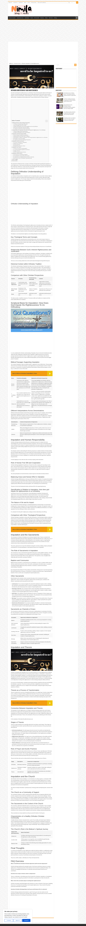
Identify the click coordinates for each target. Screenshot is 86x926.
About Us (10, 2)
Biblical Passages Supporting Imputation (21, 131)
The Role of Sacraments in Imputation (20, 142)
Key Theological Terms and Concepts (20, 125)
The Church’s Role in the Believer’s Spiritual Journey (23, 158)
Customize (9, 920)
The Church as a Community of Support (20, 154)
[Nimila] (21, 9)
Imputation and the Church (17, 153)
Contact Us (15, 2)
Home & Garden (12, 17)
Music (46, 17)
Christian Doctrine (17, 63)
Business (42, 17)
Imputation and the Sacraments (18, 141)
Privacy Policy (33, 2)
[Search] (77, 3)
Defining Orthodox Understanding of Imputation (21, 122)
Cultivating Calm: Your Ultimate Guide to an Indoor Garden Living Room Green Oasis (70, 119)
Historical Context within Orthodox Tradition (21, 127)
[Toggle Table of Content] (45, 121)
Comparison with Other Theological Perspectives (22, 139)
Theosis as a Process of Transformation (20, 148)
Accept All (26, 920)
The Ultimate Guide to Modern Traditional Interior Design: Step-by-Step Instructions (69, 113)
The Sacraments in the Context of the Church (21, 155)
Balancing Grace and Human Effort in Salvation (22, 136)
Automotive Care (20, 17)
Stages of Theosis (17, 150)
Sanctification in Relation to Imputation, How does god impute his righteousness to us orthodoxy (30, 137)
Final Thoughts (15, 159)
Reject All (17, 920)
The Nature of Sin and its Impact (19, 138)
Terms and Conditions (42, 2)
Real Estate (27, 17)
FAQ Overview (14, 160)
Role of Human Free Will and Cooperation (21, 135)
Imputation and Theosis (16, 147)
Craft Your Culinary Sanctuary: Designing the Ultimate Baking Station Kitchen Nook (69, 100)
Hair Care (51, 17)
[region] (17, 916)
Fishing (55, 17)
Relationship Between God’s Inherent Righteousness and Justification (26, 126)
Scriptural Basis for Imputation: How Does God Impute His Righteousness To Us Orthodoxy (28, 130)
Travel (31, 17)
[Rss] (69, 2)
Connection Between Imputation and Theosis (22, 149)
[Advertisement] (43, 30)
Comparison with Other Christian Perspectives (22, 128)
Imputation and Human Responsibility (19, 133)
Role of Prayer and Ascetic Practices (20, 152)
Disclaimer (21, 2)
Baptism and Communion (18, 143)
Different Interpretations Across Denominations (22, 132)
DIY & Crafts (36, 17)
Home (25, 2)
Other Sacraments (17, 144)
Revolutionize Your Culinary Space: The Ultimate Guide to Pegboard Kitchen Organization (70, 94)
